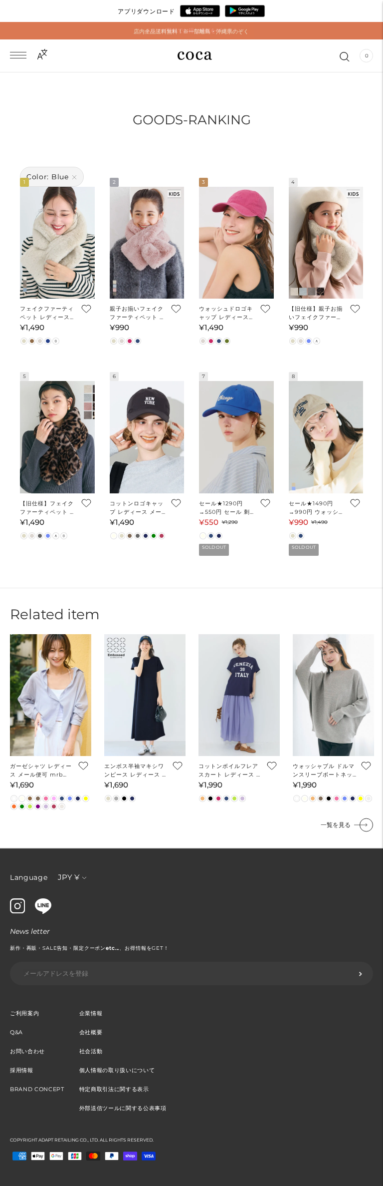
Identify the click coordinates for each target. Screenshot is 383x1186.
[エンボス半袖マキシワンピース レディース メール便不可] (145, 695)
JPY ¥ (68, 877)
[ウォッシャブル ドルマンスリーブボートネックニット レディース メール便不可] (333, 695)
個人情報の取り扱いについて (117, 1070)
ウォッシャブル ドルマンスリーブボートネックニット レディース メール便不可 (325, 771)
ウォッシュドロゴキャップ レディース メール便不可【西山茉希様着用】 (226, 313)
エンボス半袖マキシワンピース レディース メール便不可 (136, 771)
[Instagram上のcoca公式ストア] (17, 910)
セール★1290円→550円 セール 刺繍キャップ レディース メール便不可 (227, 508)
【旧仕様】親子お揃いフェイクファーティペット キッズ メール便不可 (316, 313)
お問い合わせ (27, 1051)
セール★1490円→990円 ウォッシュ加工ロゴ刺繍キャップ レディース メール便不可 (317, 508)
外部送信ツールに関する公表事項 (123, 1108)
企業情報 (91, 1013)
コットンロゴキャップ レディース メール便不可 (137, 508)
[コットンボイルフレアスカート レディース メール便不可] (239, 695)
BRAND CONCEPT (37, 1089)
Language (29, 877)
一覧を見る (336, 824)
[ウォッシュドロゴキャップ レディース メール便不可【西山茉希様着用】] (236, 243)
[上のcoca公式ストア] (43, 911)
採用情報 (21, 1070)
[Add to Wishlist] (86, 308)
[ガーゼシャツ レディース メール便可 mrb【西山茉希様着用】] (50, 695)
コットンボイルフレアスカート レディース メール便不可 (230, 771)
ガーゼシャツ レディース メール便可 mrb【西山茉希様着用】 (41, 771)
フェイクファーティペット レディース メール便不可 (47, 313)
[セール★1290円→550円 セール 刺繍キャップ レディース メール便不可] (236, 437)
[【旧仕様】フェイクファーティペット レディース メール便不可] (57, 437)
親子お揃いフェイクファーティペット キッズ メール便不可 (138, 313)
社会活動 (91, 1051)
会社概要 (91, 1032)
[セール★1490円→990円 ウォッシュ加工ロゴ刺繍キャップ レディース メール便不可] (326, 437)
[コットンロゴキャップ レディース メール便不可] (147, 437)
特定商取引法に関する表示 (114, 1089)
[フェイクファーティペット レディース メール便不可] (57, 243)
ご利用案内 (24, 1013)
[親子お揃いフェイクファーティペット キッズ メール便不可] (147, 243)
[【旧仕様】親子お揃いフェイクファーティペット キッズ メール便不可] (326, 243)
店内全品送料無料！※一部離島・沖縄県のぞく (191, 30)
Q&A (16, 1032)
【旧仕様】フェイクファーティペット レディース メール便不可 (48, 508)
